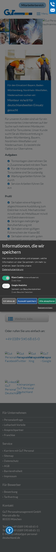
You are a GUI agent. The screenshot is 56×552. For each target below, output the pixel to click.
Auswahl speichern (27, 301)
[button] (9, 530)
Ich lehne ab (9, 301)
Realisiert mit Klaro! (45, 308)
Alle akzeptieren (47, 301)
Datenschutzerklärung (12, 269)
